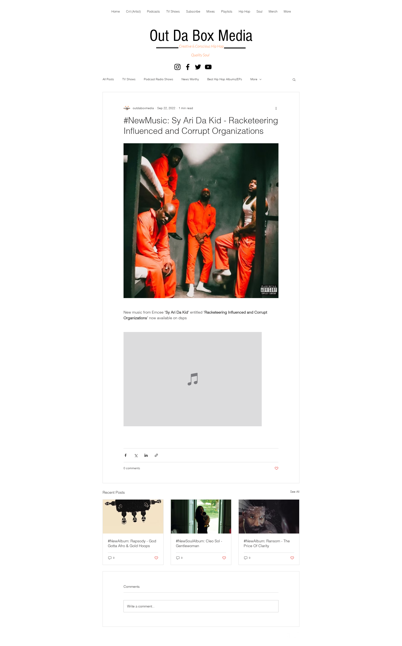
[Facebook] (188, 67)
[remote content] (201, 379)
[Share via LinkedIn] (146, 455)
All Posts (108, 79)
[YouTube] (208, 67)
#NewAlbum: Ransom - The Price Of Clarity (267, 543)
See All (294, 492)
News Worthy (190, 79)
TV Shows (128, 79)
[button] (294, 79)
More (253, 79)
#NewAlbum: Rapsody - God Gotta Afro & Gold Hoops (132, 543)
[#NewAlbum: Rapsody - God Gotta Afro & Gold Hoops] (133, 517)
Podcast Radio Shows (158, 79)
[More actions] (275, 108)
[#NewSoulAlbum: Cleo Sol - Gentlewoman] (201, 517)
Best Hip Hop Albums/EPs (224, 79)
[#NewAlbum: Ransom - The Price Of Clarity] (269, 517)
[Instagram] (177, 67)
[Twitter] (198, 67)
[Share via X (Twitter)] (136, 455)
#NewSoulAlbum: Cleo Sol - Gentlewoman (199, 543)
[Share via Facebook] (126, 455)
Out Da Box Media (201, 35)
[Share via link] (156, 455)
